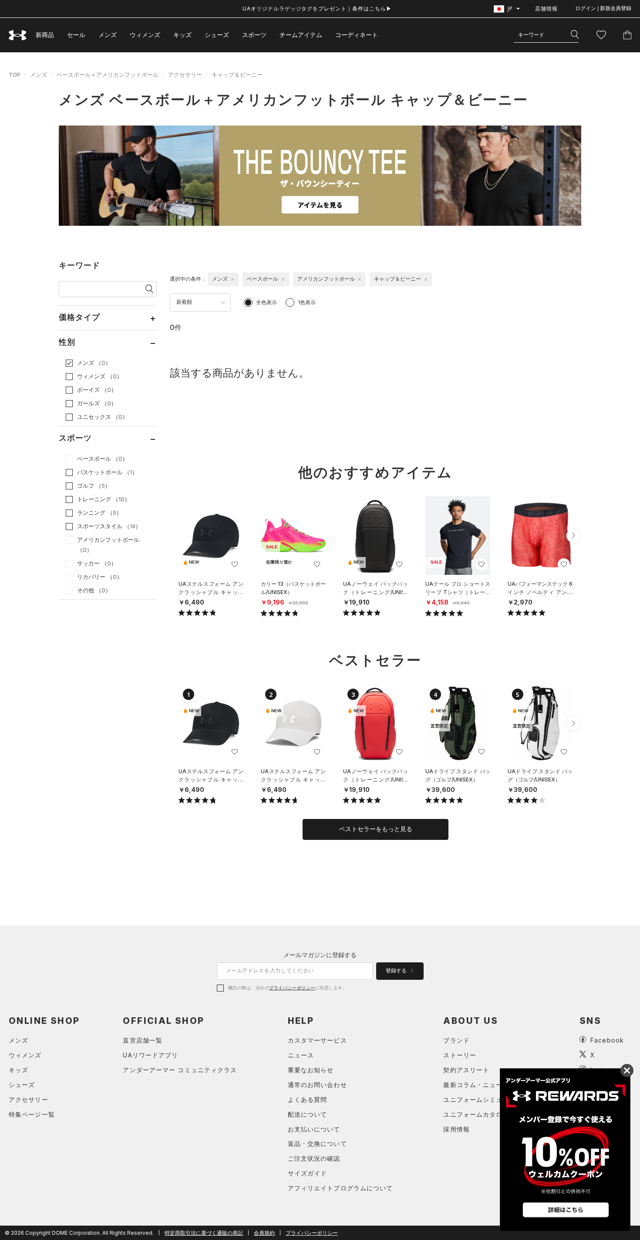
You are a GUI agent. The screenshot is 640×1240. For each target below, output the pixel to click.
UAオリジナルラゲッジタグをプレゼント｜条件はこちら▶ (317, 8)
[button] (573, 536)
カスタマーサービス (317, 1040)
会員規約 (264, 1233)
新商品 (45, 34)
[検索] (575, 35)
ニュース (301, 1055)
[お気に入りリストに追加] (235, 564)
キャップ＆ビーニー (237, 74)
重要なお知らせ (311, 1070)
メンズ (107, 34)
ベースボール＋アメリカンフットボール (107, 74)
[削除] (232, 279)
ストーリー (459, 1055)
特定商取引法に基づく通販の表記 (204, 1233)
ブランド (456, 1040)
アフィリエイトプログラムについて (340, 1188)
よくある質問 (307, 1099)
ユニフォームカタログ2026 (484, 1114)
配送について (307, 1114)
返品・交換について (317, 1143)
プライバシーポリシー (292, 987)
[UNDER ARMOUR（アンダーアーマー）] (17, 35)
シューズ (217, 34)
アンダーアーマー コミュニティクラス (180, 1070)
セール (76, 34)
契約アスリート (466, 1070)
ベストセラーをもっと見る (375, 829)
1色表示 (307, 302)
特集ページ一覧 (32, 1114)
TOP (14, 74)
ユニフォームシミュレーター (486, 1099)
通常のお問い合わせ (317, 1084)
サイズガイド (307, 1173)
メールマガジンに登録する (320, 954)
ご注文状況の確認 (314, 1158)
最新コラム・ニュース (476, 1084)
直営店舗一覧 (142, 1040)
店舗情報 (546, 8)
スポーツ (254, 34)
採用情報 (456, 1129)
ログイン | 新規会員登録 (603, 8)
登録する (397, 971)
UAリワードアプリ (150, 1055)
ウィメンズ (145, 34)
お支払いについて (314, 1129)
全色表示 (266, 302)
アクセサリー (185, 74)
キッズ (182, 34)
